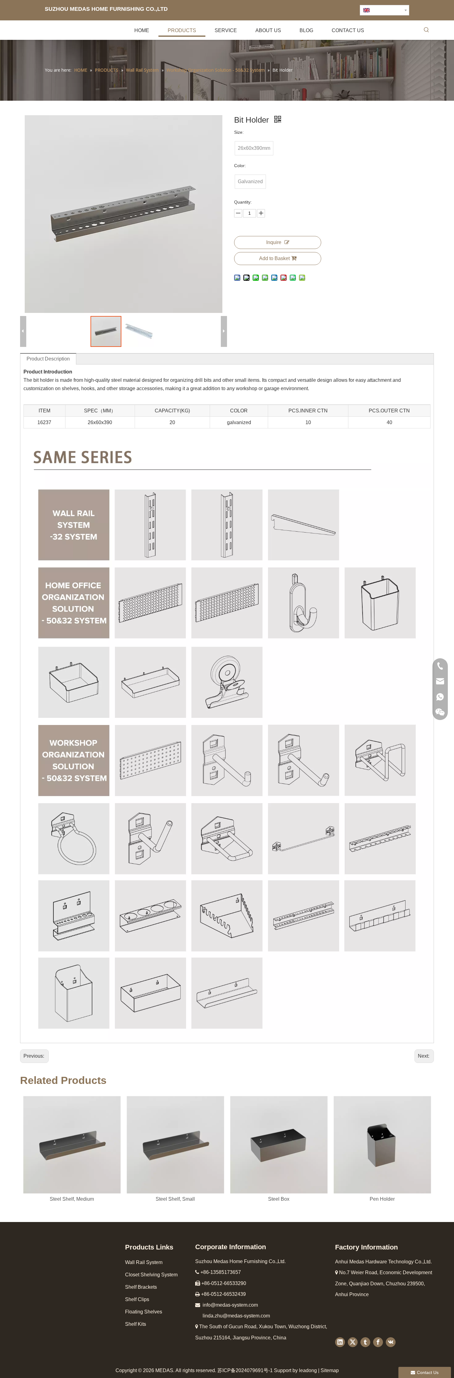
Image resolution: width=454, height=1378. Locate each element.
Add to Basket (274, 258)
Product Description (48, 358)
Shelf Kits (135, 1324)
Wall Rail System (143, 1262)
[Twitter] (353, 1342)
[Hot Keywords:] (426, 31)
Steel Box (278, 1199)
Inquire (273, 242)
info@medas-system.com (230, 1305)
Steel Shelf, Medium (72, 1199)
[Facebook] (378, 1342)
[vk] (391, 1342)
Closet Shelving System (151, 1274)
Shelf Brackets (141, 1287)
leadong (308, 1370)
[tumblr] (365, 1342)
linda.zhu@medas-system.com (236, 1315)
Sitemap (330, 1370)
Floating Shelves (143, 1311)
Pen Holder (382, 1199)
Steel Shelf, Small (175, 1199)
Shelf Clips (137, 1299)
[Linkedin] (340, 1342)
